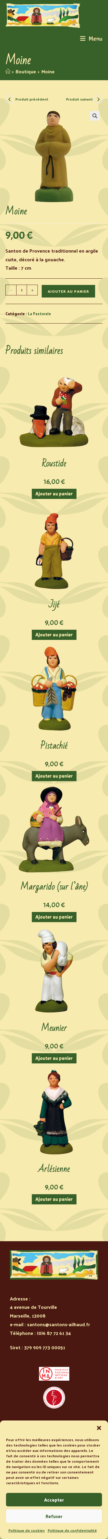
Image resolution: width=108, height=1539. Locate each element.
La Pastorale (39, 313)
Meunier (54, 1028)
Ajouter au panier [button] (54, 494)
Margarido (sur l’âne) (54, 887)
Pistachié (54, 746)
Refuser (54, 1516)
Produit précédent (31, 99)
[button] (99, 1428)
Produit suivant (79, 99)
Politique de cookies (26, 1530)
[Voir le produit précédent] (9, 99)
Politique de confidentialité (72, 1530)
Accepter (54, 1500)
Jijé (54, 604)
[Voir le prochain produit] (98, 99)
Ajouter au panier (68, 291)
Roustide (54, 463)
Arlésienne (54, 1169)
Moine (48, 71)
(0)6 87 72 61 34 (54, 1333)
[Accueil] (7, 71)
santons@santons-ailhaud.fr (58, 1324)
